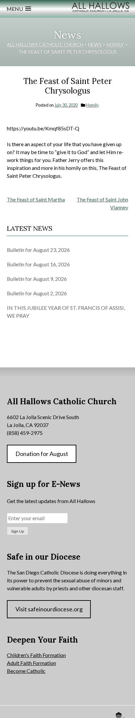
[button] (18, 8)
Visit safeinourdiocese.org (49, 609)
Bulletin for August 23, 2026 (38, 250)
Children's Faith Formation (36, 655)
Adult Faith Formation (31, 663)
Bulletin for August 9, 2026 (37, 279)
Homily (92, 105)
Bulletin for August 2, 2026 (37, 293)
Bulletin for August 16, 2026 (38, 264)
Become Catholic (26, 671)
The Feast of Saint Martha (36, 199)
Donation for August (41, 453)
